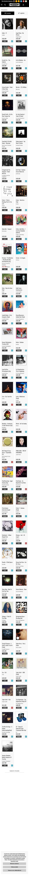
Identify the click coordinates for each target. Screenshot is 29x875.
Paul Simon (18, 484)
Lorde (17, 400)
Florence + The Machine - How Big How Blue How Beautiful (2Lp (7, 259)
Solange (4, 620)
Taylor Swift (18, 676)
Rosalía (3, 564)
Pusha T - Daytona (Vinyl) (20, 509)
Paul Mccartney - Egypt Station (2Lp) (7, 482)
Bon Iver (18, 89)
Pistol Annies (5, 512)
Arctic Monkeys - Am (21, 60)
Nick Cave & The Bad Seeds (6, 146)
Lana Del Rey (5, 373)
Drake (3, 205)
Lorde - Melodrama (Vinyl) (20, 397)
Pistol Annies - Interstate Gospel (6, 509)
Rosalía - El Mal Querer (7, 562)
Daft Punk (18, 173)
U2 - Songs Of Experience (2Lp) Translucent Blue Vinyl (21, 728)
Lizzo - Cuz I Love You (7, 396)
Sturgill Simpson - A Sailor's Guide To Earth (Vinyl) (7, 645)
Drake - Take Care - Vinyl (20, 201)
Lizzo (3, 398)
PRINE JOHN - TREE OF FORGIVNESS (21, 451)
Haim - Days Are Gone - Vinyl (7, 289)
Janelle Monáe (5, 319)
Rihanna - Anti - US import (20, 536)
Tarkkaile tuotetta (5, 123)
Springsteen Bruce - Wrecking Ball (20, 617)
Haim (3, 292)
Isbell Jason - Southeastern (19, 289)
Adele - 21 (4, 33)
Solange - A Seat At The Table (6, 617)
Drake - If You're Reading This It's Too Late (7, 202)
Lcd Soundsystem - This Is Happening (20, 370)
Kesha (17, 344)
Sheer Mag (4, 593)
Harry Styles (18, 647)
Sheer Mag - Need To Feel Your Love (7, 590)
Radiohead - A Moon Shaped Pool (6, 536)
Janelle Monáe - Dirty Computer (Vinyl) (7, 316)
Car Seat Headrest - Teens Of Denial (20, 115)
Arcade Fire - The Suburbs (6, 61)
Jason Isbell (18, 292)
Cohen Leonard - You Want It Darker (20, 142)
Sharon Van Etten (19, 566)
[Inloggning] (23, 5)
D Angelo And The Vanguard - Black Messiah (6, 171)
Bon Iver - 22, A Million (21, 87)
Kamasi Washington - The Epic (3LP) (7, 343)
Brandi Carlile (5, 118)
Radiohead (4, 539)
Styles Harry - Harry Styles (20, 644)
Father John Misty (20, 234)
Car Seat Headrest (20, 118)
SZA (3, 674)
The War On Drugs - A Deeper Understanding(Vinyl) (7, 728)
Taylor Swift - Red (6, 699)
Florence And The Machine (6, 264)
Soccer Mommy (19, 591)
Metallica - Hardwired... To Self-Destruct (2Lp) (7, 424)
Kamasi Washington (6, 346)
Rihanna (17, 539)
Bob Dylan (4, 231)
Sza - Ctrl (4, 672)
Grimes (17, 260)
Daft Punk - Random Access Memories (20, 171)
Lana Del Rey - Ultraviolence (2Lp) (6, 370)
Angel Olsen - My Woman (20, 34)
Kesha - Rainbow (19, 342)
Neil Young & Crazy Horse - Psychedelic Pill (6, 452)
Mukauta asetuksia (14, 863)
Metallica (4, 427)
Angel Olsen (18, 37)
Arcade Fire (4, 64)
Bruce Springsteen (20, 620)
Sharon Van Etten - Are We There (21, 563)
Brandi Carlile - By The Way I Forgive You (7, 115)
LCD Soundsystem (20, 373)
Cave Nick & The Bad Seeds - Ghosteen (7, 142)
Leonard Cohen (19, 145)
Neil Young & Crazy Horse (6, 457)
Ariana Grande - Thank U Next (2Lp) (7, 88)
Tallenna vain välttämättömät (14, 870)
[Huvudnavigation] (1, 5)
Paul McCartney (5, 484)
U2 (16, 732)
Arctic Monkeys (19, 62)
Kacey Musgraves (20, 319)
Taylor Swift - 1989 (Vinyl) (20, 673)
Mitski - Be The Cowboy (21, 424)
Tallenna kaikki (14, 867)
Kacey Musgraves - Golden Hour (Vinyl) (20, 316)
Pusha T (17, 512)
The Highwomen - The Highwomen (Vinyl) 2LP (21, 700)
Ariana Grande (5, 91)
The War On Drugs (6, 732)
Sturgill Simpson (5, 649)
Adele (3, 35)
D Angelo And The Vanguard (6, 176)
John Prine (18, 454)
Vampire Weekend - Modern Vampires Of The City (6, 757)
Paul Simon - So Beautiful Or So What (21, 482)
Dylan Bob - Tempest (6, 229)
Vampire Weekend (6, 761)
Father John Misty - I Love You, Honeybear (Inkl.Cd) (21, 230)
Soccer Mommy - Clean (21, 589)
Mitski (17, 425)
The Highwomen (19, 703)
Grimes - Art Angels (20, 258)
